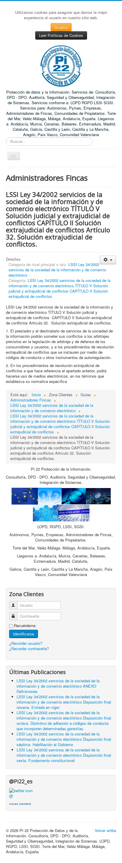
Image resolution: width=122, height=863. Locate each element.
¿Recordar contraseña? (29, 648)
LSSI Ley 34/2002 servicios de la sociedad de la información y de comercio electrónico (57, 270)
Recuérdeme (25, 625)
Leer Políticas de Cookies (61, 35)
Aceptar (61, 27)
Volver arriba (105, 830)
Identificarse (23, 634)
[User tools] (108, 260)
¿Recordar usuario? (25, 643)
